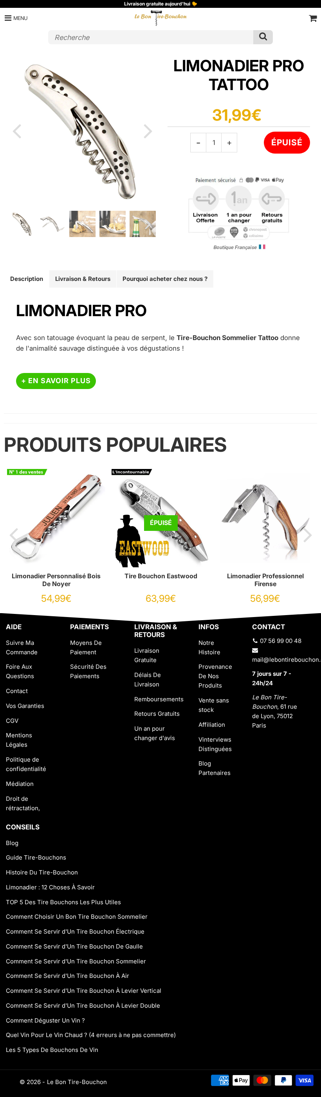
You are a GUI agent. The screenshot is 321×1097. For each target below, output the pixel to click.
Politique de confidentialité (26, 764)
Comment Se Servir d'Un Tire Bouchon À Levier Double (83, 1005)
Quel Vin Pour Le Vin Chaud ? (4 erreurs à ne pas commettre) (91, 1035)
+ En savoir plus (56, 381)
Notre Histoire (209, 647)
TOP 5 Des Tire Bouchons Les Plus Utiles (63, 902)
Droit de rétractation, (23, 803)
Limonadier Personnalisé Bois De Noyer (56, 580)
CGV (12, 720)
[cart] (313, 18)
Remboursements (159, 699)
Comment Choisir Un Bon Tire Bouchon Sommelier (77, 916)
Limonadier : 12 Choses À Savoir (50, 887)
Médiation (20, 783)
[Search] (263, 37)
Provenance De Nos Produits (215, 676)
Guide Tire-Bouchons (36, 857)
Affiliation (211, 724)
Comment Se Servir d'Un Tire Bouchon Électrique (75, 931)
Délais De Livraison (147, 679)
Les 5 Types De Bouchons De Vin (52, 1050)
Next (148, 130)
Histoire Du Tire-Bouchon (42, 872)
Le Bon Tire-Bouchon (77, 1082)
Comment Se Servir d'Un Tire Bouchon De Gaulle (74, 946)
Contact (17, 691)
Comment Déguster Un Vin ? (45, 1020)
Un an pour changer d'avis (154, 733)
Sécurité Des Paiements (88, 671)
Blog (12, 843)
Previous (16, 130)
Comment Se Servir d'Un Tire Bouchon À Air (67, 975)
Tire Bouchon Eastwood (160, 576)
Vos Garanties (25, 706)
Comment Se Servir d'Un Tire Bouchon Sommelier (76, 961)
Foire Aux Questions (20, 671)
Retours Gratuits (157, 713)
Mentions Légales (19, 739)
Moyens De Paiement (86, 647)
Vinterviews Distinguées (215, 744)
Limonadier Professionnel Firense (265, 580)
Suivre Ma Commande (22, 647)
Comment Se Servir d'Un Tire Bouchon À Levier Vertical (83, 990)
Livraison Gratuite (146, 655)
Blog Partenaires (214, 768)
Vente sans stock (213, 705)
